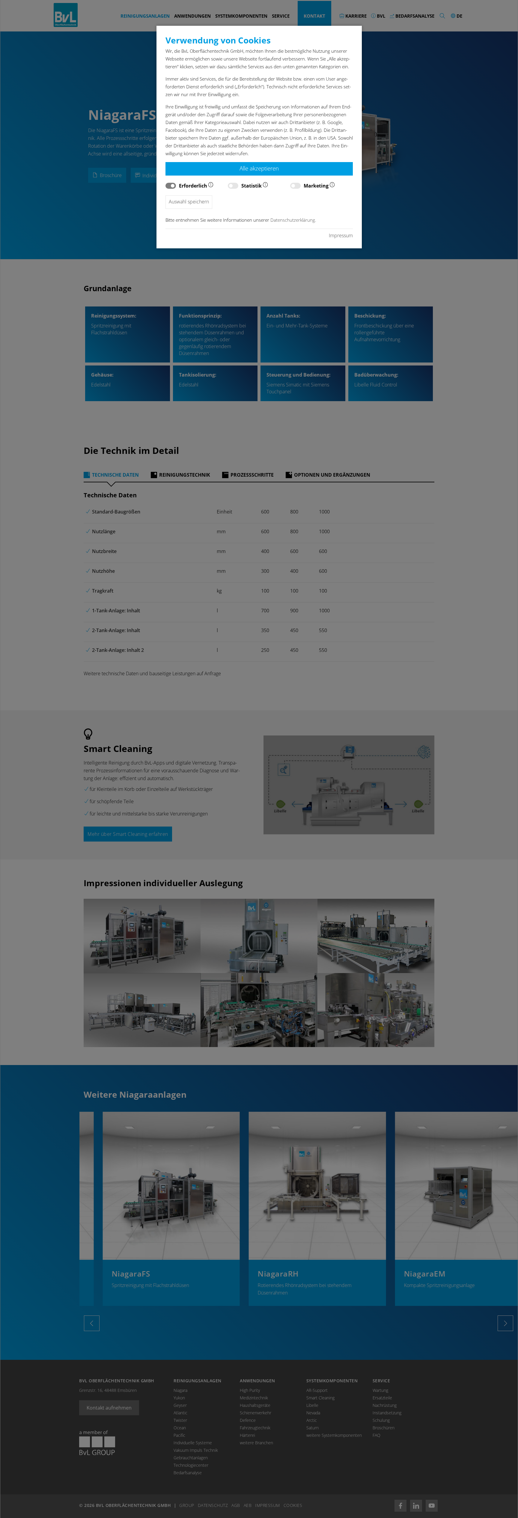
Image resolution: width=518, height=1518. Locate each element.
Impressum (341, 235)
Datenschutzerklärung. (293, 220)
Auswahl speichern (189, 201)
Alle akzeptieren (259, 168)
